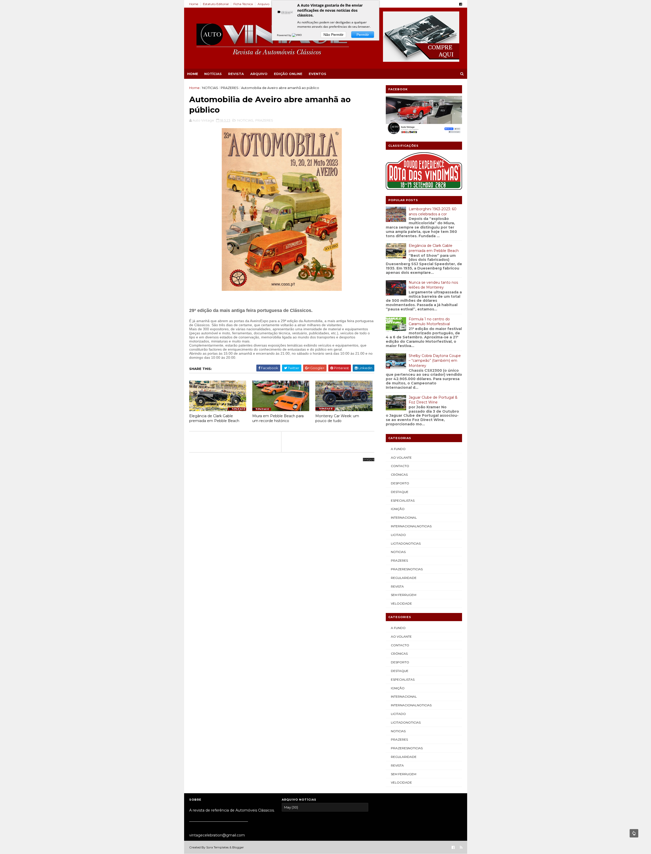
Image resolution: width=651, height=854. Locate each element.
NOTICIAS (210, 88)
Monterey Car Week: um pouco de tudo (337, 418)
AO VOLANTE (401, 457)
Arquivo (263, 4)
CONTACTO (400, 466)
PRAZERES (230, 88)
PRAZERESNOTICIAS (407, 569)
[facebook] (460, 4)
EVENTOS (317, 74)
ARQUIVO (259, 74)
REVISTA (236, 74)
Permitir (363, 35)
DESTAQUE (399, 492)
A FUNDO (398, 449)
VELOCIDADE (401, 603)
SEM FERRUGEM (403, 595)
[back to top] (634, 833)
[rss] (461, 847)
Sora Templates (217, 847)
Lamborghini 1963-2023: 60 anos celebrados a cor (432, 211)
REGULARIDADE (404, 578)
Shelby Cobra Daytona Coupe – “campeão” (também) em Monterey (435, 360)
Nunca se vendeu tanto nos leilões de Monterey (433, 285)
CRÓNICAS (399, 474)
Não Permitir (333, 35)
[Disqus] (281, 523)
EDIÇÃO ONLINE (288, 74)
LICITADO (398, 535)
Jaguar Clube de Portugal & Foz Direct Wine (433, 400)
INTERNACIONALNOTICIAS (411, 526)
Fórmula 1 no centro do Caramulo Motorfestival (429, 321)
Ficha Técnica (243, 4)
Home (193, 4)
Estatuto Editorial (216, 4)
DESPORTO (400, 483)
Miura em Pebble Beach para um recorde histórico (278, 418)
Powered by (284, 35)
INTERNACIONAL (404, 517)
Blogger (238, 847)
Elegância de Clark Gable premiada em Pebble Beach (214, 418)
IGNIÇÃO (398, 509)
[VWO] (297, 35)
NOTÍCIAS (213, 74)
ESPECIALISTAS (403, 500)
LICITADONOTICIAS (406, 543)
